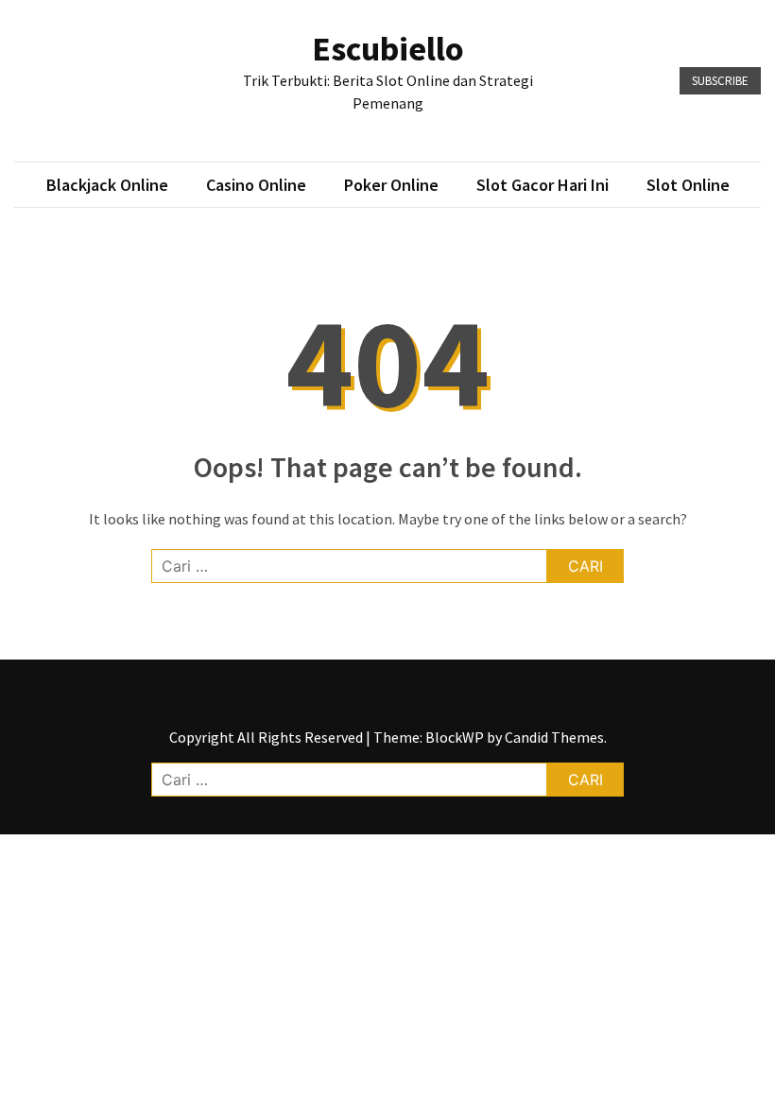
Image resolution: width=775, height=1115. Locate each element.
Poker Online (391, 185)
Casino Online (256, 185)
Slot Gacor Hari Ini (542, 185)
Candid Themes (554, 737)
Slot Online (688, 185)
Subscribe (720, 81)
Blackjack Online (107, 185)
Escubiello (388, 48)
